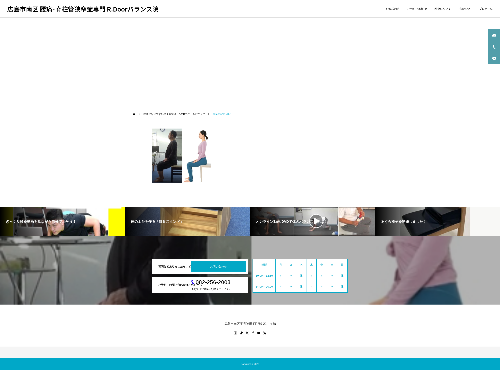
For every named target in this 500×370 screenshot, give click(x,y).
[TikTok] (241, 333)
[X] (247, 333)
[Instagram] (235, 333)
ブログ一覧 (486, 8)
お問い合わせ (218, 266)
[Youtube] (259, 333)
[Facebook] (253, 333)
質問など (466, 8)
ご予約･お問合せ (417, 8)
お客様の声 (393, 8)
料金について (443, 8)
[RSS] (265, 333)
